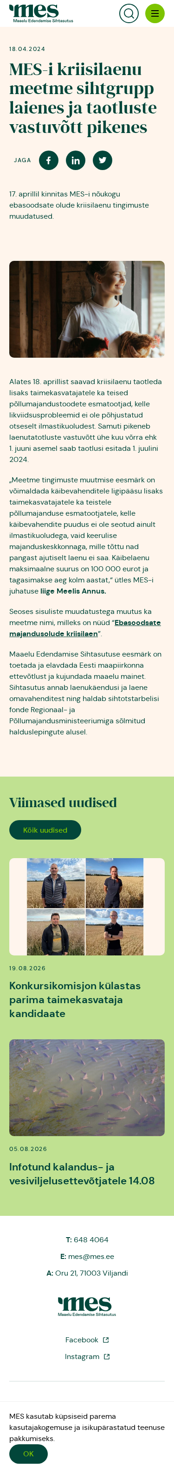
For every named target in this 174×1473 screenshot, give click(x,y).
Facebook (81, 1339)
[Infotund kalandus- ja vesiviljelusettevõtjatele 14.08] (87, 1087)
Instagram (82, 1356)
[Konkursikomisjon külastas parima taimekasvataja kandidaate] (87, 906)
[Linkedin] (75, 160)
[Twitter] (102, 160)
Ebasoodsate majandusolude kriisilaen (85, 628)
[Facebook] (48, 160)
